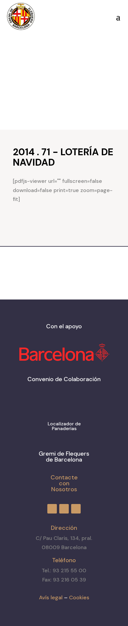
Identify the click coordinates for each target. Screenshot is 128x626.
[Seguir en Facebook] (58, 15)
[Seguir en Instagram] (68, 15)
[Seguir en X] (79, 15)
